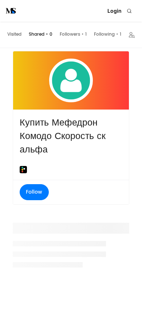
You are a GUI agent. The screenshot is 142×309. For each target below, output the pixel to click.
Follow (34, 192)
